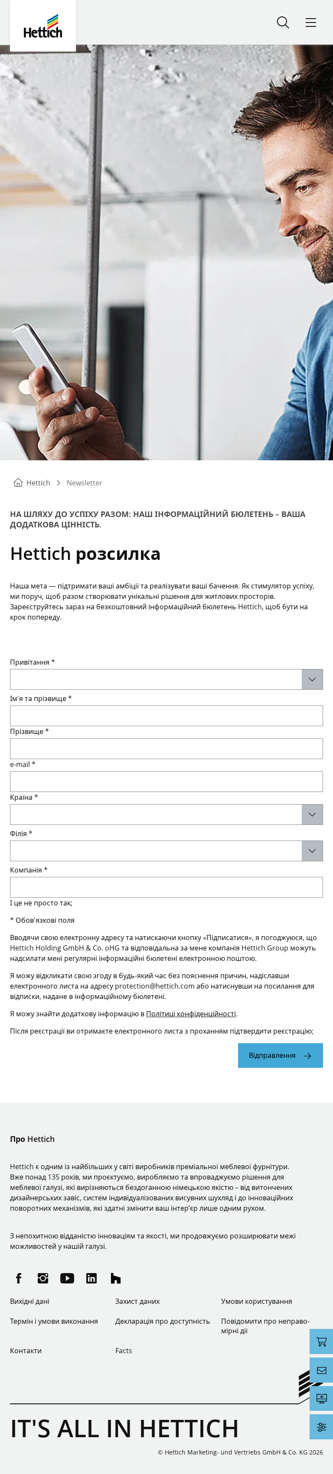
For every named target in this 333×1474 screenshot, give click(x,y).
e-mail (23, 764)
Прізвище (29, 731)
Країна (24, 797)
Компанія (29, 870)
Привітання (32, 662)
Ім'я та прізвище (41, 698)
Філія (21, 833)
